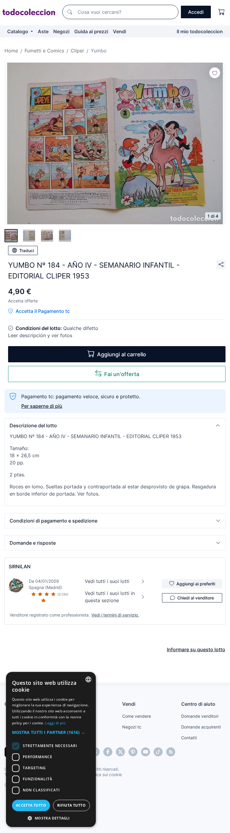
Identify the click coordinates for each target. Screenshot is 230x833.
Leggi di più (55, 723)
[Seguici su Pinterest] (132, 751)
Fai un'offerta (121, 374)
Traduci (26, 250)
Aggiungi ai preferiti (195, 583)
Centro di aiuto (198, 704)
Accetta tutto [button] (31, 805)
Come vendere (136, 716)
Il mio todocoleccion (200, 31)
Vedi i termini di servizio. (115, 614)
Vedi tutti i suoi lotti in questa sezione (110, 596)
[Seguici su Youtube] (145, 751)
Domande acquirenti (201, 726)
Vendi (119, 31)
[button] (115, 425)
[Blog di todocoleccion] (170, 751)
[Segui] (214, 72)
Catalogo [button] (18, 31)
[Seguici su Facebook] (107, 751)
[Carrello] (221, 12)
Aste (43, 31)
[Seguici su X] (120, 751)
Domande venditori (199, 716)
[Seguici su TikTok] (158, 751)
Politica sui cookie (104, 774)
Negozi (61, 31)
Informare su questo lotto (196, 649)
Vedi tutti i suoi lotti (107, 581)
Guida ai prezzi (91, 31)
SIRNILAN (20, 567)
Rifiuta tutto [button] (71, 805)
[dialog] (51, 749)
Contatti (189, 737)
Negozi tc (131, 726)
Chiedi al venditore (195, 597)
